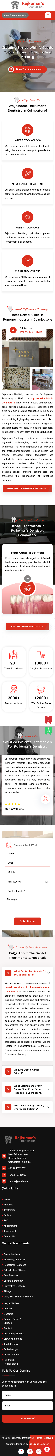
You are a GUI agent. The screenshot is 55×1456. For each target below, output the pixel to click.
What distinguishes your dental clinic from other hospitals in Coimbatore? (28, 1089)
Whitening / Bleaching (15, 1259)
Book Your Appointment (29, 69)
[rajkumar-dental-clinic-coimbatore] (20, 1142)
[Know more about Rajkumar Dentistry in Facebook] (21, 1451)
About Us (8, 1204)
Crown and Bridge (13, 1338)
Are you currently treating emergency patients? (29, 1107)
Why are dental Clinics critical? (26, 1071)
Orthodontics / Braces (15, 1270)
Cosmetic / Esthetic (14, 1333)
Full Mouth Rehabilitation (11, 1362)
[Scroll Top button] (47, 1449)
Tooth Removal (11, 1344)
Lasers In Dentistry (13, 1280)
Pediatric (8, 1328)
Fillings (7, 1291)
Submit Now (27, 921)
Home (7, 1199)
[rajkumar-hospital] (48, 719)
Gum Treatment (11, 1275)
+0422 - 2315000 (17, 1174)
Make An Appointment (15, 15)
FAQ (6, 1220)
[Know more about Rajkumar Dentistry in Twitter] (30, 1451)
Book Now (26, 1418)
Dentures (8, 1314)
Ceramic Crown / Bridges (12, 1321)
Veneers (8, 1308)
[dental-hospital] (48, 730)
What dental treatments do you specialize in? (30, 973)
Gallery (7, 1215)
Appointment (10, 1225)
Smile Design (11, 1349)
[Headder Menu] (48, 15)
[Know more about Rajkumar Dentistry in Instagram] (38, 1451)
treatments (9, 1210)
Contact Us (9, 1236)
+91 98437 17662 (31, 332)
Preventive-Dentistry (14, 1286)
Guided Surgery (12, 1354)
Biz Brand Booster (39, 1444)
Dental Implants (12, 1254)
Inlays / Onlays (11, 1303)
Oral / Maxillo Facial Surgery (18, 1296)
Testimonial (10, 1231)
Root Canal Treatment (27, 552)
